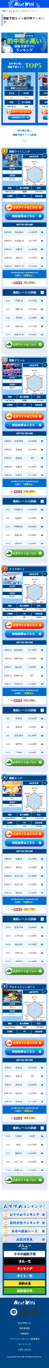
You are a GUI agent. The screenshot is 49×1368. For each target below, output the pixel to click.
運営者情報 (24, 1328)
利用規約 (24, 1334)
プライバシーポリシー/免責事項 (24, 1339)
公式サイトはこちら (24, 344)
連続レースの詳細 (24, 292)
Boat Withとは (24, 1323)
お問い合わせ (24, 1350)
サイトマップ (24, 1344)
